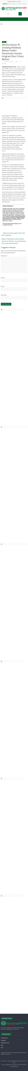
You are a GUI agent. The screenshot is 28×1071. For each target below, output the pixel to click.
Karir (2, 1047)
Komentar (4, 256)
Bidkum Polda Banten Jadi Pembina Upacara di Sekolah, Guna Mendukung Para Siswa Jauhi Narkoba (14, 241)
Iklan (2, 1045)
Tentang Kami (4, 1038)
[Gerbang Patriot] (2, 19)
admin (17, 61)
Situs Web (3, 295)
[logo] (14, 1021)
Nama (3, 277)
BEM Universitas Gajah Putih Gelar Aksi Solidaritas (13, 234)
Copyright (3, 1040)
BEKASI (4, 42)
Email (3, 286)
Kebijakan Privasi (5, 1042)
